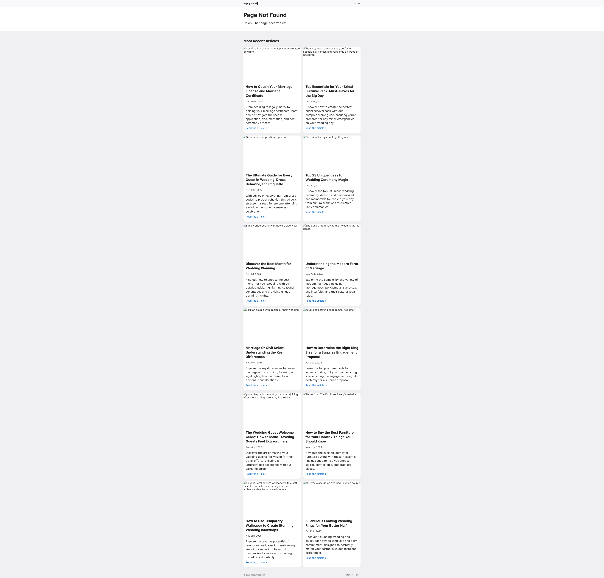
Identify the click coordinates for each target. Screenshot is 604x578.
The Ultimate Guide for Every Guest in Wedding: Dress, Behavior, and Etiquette (269, 179)
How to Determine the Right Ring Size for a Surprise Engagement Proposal (331, 352)
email (358, 575)
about (357, 3)
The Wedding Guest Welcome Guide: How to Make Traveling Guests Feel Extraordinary (270, 437)
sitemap (349, 575)
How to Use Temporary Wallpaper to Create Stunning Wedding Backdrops (270, 525)
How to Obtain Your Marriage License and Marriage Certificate (269, 91)
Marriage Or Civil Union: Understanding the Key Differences (265, 352)
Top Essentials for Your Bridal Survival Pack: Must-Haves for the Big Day (330, 91)
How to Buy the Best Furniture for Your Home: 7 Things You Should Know (329, 437)
